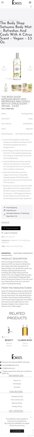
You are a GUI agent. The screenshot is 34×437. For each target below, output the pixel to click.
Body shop (10, 109)
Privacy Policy (19, 425)
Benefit (9, 343)
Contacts (17, 387)
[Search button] (31, 6)
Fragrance (13, 20)
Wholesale (17, 384)
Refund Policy (17, 403)
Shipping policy (17, 396)
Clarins (25, 343)
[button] (3, 67)
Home (3, 20)
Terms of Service (17, 400)
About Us (17, 380)
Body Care (10, 246)
